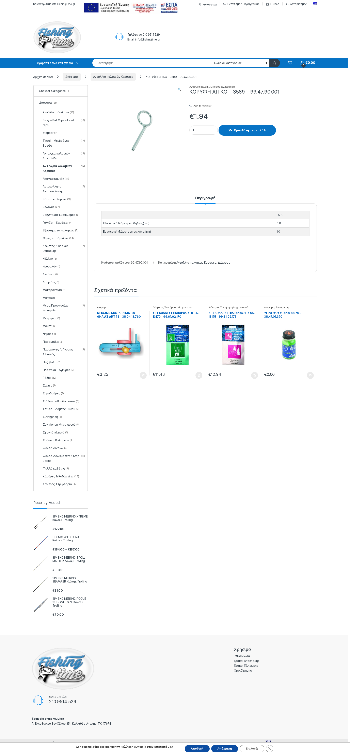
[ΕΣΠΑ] (130, 7)
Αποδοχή (197, 749)
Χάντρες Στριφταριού (60, 484)
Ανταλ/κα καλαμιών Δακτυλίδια (64, 156)
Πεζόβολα (51, 362)
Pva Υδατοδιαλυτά (58, 112)
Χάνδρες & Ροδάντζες (61, 476)
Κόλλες (50, 258)
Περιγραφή (205, 198)
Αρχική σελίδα (43, 76)
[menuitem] (315, 3)
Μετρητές (51, 318)
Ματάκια (51, 297)
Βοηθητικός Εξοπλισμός (61, 214)
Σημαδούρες (53, 393)
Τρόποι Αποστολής (246, 660)
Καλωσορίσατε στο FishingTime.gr (54, 3)
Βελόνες (51, 207)
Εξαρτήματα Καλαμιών (60, 230)
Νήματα (50, 333)
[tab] (205, 199)
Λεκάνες (51, 274)
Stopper (50, 132)
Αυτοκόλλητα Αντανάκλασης (64, 189)
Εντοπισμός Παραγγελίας (243, 3)
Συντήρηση (282, 307)
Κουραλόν (51, 266)
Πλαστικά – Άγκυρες (58, 370)
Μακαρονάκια (54, 290)
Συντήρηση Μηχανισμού (178, 307)
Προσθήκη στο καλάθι (250, 130)
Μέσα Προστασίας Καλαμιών (64, 308)
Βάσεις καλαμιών (57, 199)
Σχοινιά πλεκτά (55, 432)
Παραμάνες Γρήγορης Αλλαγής (64, 352)
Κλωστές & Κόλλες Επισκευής (64, 248)
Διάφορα (71, 76)
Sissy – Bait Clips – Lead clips (64, 122)
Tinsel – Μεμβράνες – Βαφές (64, 143)
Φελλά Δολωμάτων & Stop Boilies (64, 458)
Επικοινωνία (242, 656)
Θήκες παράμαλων (58, 238)
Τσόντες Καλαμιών (58, 440)
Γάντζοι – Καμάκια (57, 222)
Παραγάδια (52, 341)
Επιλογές (252, 749)
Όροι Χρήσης (243, 670)
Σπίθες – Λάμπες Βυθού (61, 409)
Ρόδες (49, 377)
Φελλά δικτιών (55, 448)
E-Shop (274, 3)
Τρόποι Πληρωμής (246, 665)
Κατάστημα (210, 4)
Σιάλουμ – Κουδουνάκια (61, 401)
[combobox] (152, 63)
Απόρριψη (224, 749)
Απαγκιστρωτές (56, 178)
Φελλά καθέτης (56, 468)
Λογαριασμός (298, 3)
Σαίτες (49, 385)
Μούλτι (49, 326)
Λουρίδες (51, 282)
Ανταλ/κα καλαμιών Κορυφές (113, 76)
